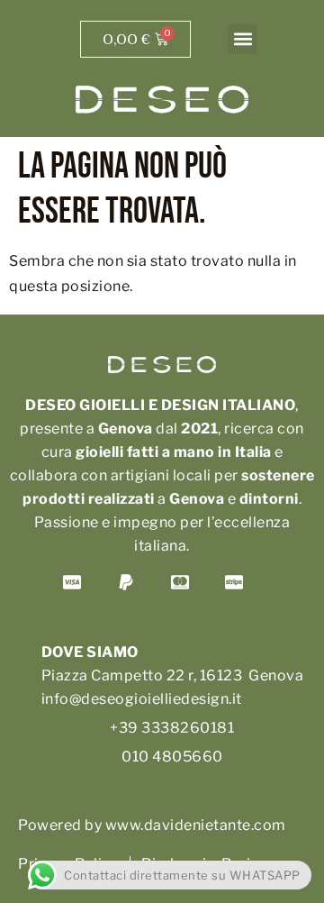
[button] (242, 39)
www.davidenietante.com (195, 825)
